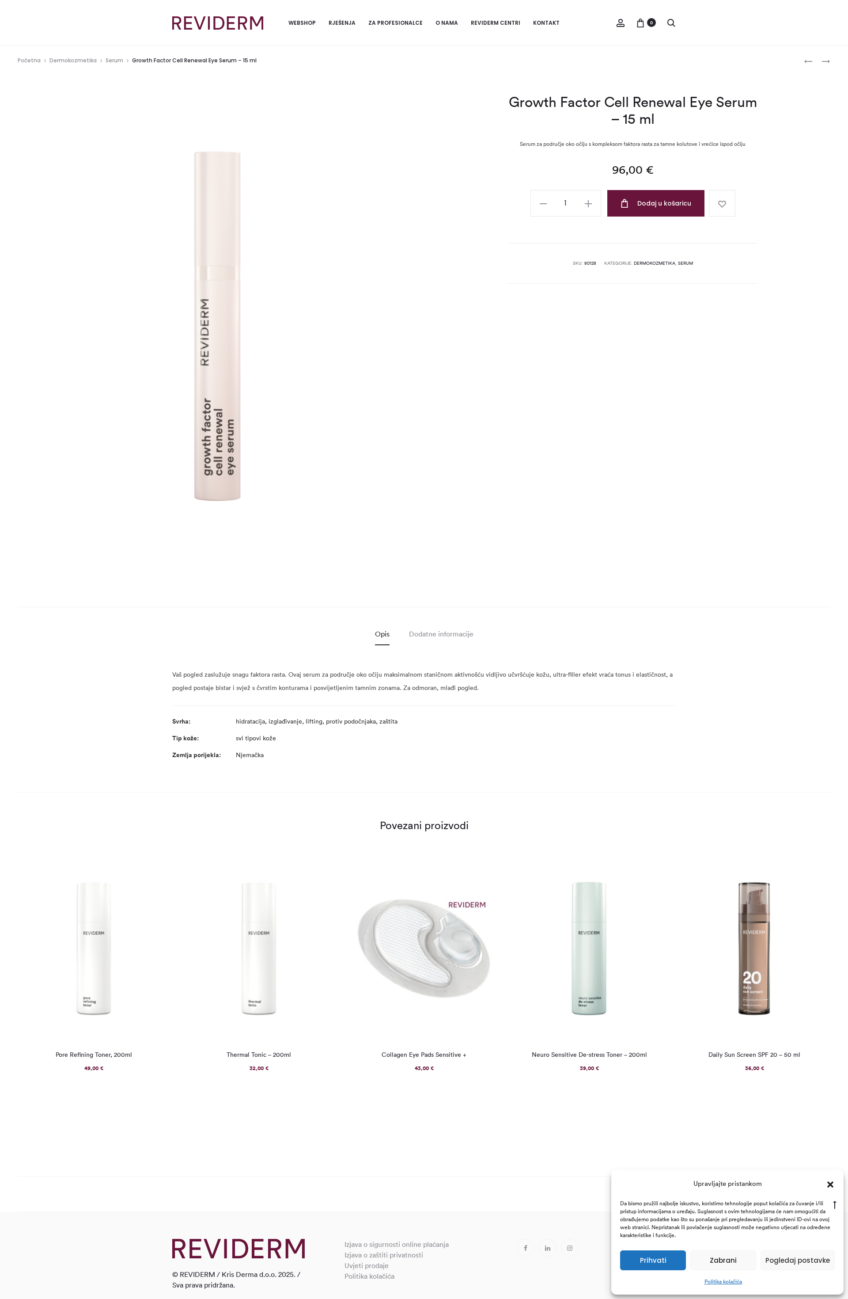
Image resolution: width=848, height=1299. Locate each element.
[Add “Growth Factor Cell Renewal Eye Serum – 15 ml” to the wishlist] (722, 203)
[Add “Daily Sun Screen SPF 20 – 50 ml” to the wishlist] (819, 869)
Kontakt (546, 23)
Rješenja (342, 23)
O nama (446, 23)
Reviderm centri (495, 23)
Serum (114, 60)
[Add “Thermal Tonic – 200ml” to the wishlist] (324, 869)
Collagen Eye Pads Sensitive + (424, 1055)
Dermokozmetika (73, 60)
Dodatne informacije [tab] (441, 633)
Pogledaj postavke (797, 1260)
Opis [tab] (382, 633)
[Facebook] (525, 1248)
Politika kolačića (723, 1281)
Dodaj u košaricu (663, 203)
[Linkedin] (547, 1248)
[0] (640, 23)
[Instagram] (570, 1248)
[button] (830, 1183)
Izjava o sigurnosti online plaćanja (396, 1244)
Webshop (302, 23)
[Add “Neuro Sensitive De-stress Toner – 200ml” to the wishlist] (654, 869)
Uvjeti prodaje (366, 1265)
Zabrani (723, 1260)
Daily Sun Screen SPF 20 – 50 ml (754, 1055)
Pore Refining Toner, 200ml (94, 1055)
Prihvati (653, 1260)
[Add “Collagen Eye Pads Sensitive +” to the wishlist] (489, 869)
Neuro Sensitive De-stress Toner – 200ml (589, 1055)
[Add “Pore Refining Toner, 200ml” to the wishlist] (159, 869)
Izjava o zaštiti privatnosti (383, 1254)
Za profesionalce (395, 23)
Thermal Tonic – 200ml (259, 1055)
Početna (29, 60)
